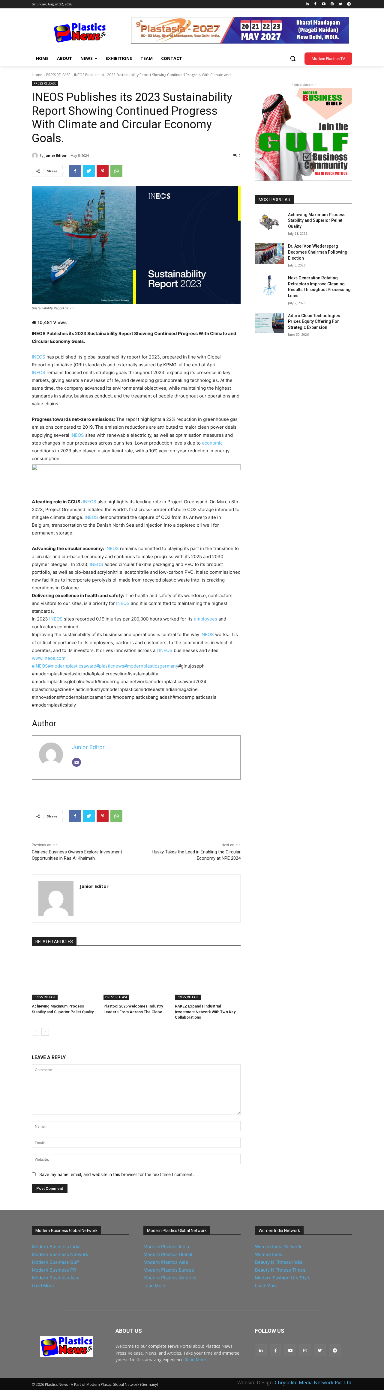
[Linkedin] (307, 4)
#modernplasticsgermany (151, 666)
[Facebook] (315, 4)
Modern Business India (56, 1246)
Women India (268, 1254)
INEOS (38, 357)
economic (212, 443)
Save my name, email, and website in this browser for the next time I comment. (116, 1174)
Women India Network (278, 1246)
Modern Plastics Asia (165, 1262)
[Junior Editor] (36, 156)
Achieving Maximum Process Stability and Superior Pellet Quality (317, 220)
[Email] (76, 762)
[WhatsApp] (116, 171)
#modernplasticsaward (72, 666)
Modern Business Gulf (55, 1262)
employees (205, 619)
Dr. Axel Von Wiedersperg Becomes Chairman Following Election (317, 252)
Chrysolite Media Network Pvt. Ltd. (313, 1382)
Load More (43, 1285)
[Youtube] (323, 4)
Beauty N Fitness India (278, 1262)
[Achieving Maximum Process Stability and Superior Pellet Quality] (65, 977)
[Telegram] (348, 4)
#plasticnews (110, 666)
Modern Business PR (54, 1270)
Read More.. (196, 1359)
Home (37, 74)
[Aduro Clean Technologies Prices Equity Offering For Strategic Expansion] (269, 323)
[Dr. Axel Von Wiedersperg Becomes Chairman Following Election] (269, 253)
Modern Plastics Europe (168, 1270)
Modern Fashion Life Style (282, 1278)
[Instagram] (332, 4)
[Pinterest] (103, 171)
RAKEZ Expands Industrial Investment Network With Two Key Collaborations (205, 1011)
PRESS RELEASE (58, 74)
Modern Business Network (60, 1254)
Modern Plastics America (169, 1278)
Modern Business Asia (55, 1278)
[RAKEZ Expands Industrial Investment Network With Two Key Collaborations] (208, 977)
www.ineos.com (48, 658)
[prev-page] (35, 1032)
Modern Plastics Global (167, 1254)
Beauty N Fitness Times (280, 1270)
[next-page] (45, 1032)
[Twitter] (340, 4)
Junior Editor (55, 155)
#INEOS (40, 666)
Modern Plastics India (166, 1246)
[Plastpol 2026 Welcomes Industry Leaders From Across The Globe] (136, 977)
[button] (293, 58)
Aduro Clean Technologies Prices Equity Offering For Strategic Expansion (314, 321)
